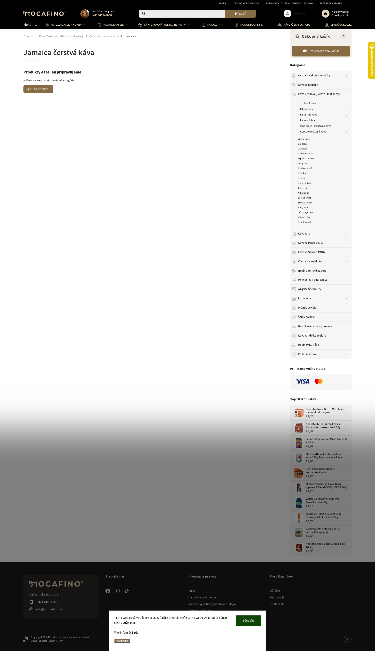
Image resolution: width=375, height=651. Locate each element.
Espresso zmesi (306, 158)
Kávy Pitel (303, 207)
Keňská (302, 178)
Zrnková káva (308, 104)
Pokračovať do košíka (324, 51)
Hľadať (240, 13)
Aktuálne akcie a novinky (314, 75)
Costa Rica (303, 188)
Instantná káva (308, 115)
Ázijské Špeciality (309, 289)
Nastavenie (122, 640)
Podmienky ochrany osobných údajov (289, 3)
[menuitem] (68, 25)
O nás (222, 3)
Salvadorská (304, 198)
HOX (61, 641)
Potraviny (304, 298)
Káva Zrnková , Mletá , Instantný (319, 94)
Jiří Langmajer (305, 212)
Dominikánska (305, 153)
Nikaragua (303, 193)
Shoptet (43, 641)
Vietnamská (304, 139)
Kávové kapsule (308, 85)
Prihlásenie (277, 604)
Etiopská (302, 163)
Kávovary (304, 233)
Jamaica (302, 148)
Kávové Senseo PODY (311, 252)
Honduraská (304, 222)
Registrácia (277, 597)
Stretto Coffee (305, 202)
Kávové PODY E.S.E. (310, 243)
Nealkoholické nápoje (312, 271)
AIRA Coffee (304, 217)
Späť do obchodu (38, 89)
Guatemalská (305, 168)
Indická (302, 173)
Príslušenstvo (307, 354)
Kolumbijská (304, 183)
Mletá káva (306, 109)
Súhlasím (248, 621)
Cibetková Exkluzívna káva (315, 126)
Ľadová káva (307, 120)
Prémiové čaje (307, 307)
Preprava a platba (331, 3)
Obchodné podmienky (246, 3)
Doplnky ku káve (308, 345)
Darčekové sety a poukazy (315, 326)
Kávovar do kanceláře (312, 335)
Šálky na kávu (306, 317)
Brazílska (303, 144)
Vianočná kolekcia (310, 261)
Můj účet (275, 591)
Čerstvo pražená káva (313, 132)
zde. (136, 633)
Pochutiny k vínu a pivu (313, 280)
